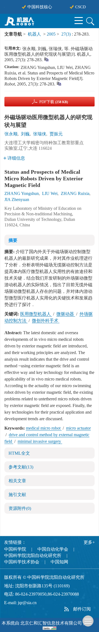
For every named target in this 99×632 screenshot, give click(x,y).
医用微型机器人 (36, 314)
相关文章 (17, 480)
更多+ (89, 542)
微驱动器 (65, 314)
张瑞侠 (39, 134)
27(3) (66, 34)
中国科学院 (15, 549)
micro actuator (78, 428)
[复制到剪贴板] (46, 59)
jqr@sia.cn (27, 602)
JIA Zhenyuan (16, 199)
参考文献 (21, 467)
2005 (51, 34)
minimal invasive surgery (40, 441)
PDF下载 (53, 102)
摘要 (13, 240)
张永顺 (11, 134)
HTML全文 (19, 453)
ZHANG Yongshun (21, 193)
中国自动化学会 (52, 549)
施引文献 (17, 494)
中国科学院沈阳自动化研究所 (32, 555)
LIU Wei (49, 193)
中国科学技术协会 (21, 561)
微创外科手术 (45, 320)
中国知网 (59, 561)
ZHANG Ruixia (75, 193)
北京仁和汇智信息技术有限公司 (51, 623)
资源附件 (20, 508)
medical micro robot (44, 428)
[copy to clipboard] (58, 83)
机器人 (34, 34)
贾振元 (56, 134)
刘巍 (25, 134)
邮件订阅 (82, 609)
